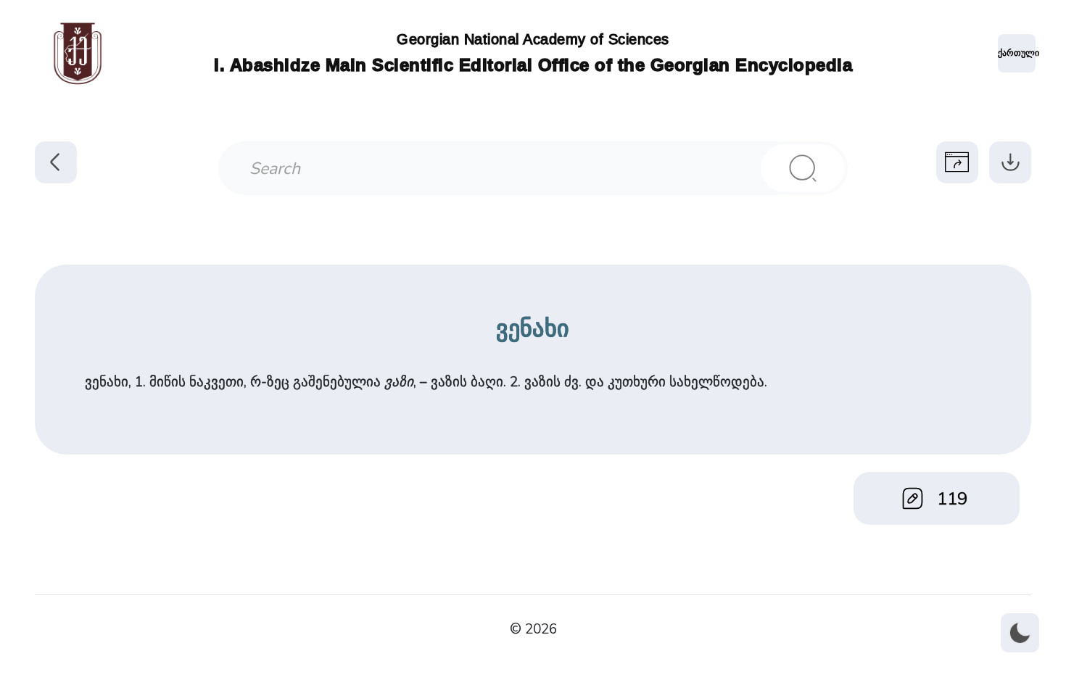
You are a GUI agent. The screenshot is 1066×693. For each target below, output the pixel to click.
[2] (803, 168)
